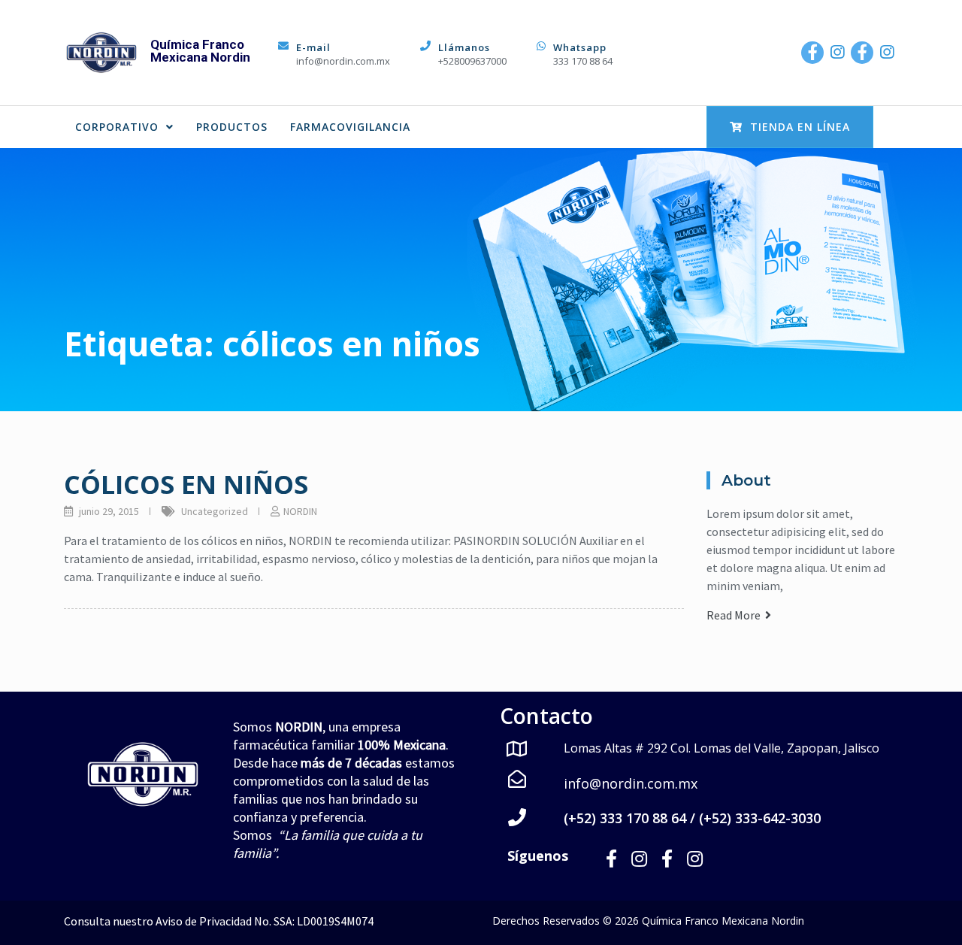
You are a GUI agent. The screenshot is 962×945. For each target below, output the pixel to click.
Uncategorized (214, 511)
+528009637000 (472, 61)
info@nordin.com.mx (343, 61)
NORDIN (300, 511)
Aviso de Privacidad (204, 920)
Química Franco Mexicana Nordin (200, 51)
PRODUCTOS (232, 127)
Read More (735, 614)
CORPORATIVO (117, 127)
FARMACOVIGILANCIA (350, 127)
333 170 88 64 (583, 61)
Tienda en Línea (800, 127)
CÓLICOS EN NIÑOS (186, 484)
